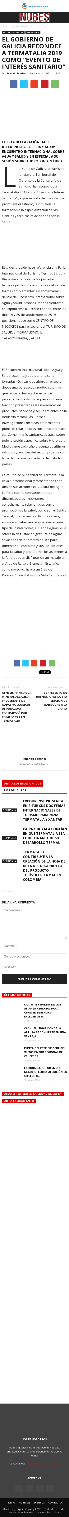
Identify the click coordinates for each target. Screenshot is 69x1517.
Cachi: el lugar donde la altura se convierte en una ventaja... (45, 1032)
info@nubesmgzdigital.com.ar (42, 1463)
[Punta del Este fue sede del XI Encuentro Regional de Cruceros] (11, 1052)
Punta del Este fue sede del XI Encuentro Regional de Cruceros (44, 1052)
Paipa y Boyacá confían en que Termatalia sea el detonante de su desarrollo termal (45, 836)
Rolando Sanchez (16, 73)
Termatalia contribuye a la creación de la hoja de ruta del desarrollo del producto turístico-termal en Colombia (44, 866)
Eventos (39, 1502)
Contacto (55, 1502)
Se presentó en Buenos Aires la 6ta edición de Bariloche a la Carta (51, 700)
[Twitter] (29, 1488)
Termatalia (33, 32)
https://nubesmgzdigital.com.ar (34, 764)
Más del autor (15, 790)
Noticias (24, 1502)
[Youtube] (50, 1488)
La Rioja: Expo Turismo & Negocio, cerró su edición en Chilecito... (45, 1072)
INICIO (11, 1502)
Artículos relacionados (22, 783)
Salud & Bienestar (13, 32)
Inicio (5, 26)
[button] (63, 17)
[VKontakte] (40, 1488)
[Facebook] (19, 1488)
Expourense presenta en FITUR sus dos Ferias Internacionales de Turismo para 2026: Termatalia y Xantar (44, 810)
